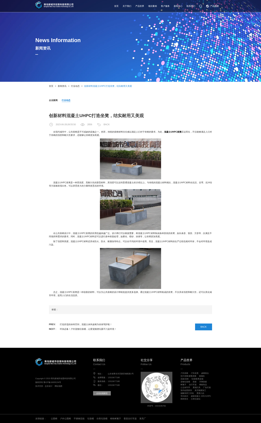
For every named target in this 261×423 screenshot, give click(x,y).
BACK (107, 124)
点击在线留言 (102, 393)
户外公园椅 (65, 418)
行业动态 (75, 86)
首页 (116, 6)
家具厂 (142, 418)
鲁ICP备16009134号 (52, 382)
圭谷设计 (48, 386)
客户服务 (165, 6)
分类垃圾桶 (102, 418)
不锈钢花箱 (79, 418)
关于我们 (127, 6)
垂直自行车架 (130, 418)
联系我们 (191, 6)
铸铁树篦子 (115, 418)
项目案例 (152, 6)
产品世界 (139, 6)
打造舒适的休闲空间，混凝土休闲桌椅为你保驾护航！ (86, 324)
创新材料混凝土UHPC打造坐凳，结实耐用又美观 (108, 86)
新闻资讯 (62, 86)
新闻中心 (178, 6)
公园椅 (54, 418)
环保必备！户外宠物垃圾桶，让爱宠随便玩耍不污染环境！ (88, 329)
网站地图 (58, 386)
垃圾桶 (90, 418)
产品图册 (214, 6)
